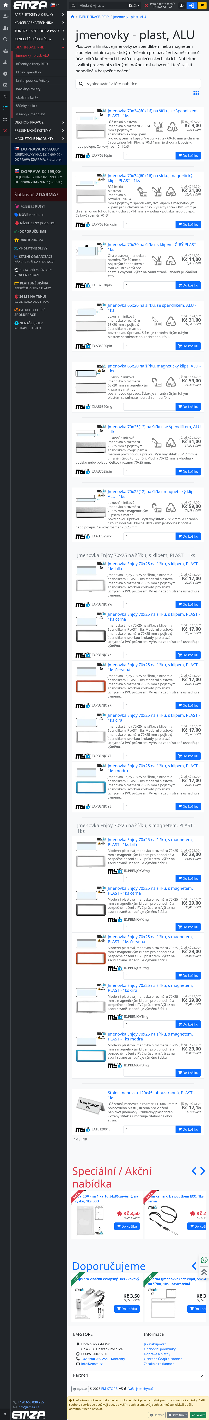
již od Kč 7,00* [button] (191, 122)
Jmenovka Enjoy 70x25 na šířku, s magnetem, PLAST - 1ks (136, 828)
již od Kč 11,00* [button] (190, 255)
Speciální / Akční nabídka (112, 1177)
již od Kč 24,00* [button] (190, 316)
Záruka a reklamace (159, 1364)
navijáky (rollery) (28, 89)
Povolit (200, 1415)
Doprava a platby (157, 1354)
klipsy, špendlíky (28, 72)
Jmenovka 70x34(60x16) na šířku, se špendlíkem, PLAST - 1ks (153, 113)
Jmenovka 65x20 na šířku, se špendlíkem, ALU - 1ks (152, 307)
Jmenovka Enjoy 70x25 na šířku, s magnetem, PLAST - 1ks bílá (150, 842)
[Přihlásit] (192, 5)
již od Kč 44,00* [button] (190, 377)
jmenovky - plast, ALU (32, 55)
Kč (133, 5)
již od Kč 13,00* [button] (190, 574)
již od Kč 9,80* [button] (191, 1103)
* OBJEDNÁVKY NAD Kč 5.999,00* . (38, 176)
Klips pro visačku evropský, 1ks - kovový (107, 1279)
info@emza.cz (28, 1407)
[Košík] (202, 5)
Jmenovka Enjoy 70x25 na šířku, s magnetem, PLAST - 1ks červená (150, 939)
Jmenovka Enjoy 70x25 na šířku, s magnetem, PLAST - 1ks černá (150, 890)
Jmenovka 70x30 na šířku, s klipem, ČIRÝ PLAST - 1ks (153, 247)
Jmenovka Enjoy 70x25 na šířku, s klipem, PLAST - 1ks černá (154, 616)
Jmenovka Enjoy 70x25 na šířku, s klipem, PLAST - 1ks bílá (154, 566)
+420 (31, 1402)
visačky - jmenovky (30, 114)
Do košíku (129, 1226)
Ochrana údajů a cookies (163, 1359)
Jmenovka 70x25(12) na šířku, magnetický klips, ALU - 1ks (152, 494)
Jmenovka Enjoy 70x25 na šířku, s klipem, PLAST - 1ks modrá (154, 768)
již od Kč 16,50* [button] (190, 186)
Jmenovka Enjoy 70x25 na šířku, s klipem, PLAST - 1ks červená (154, 667)
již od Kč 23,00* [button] (190, 850)
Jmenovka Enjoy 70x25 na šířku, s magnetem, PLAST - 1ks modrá (150, 1036)
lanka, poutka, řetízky (32, 80)
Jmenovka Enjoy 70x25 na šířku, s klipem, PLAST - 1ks (136, 555)
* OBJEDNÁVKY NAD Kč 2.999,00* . (38, 154)
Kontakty (118, 1359)
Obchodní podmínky (160, 1349)
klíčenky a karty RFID (32, 64)
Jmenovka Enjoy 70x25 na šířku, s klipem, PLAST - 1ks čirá (154, 717)
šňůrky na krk (26, 105)
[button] (196, 92)
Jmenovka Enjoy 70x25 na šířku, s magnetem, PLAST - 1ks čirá (150, 988)
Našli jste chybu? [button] (140, 1388)
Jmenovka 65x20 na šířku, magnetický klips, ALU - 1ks (154, 368)
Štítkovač (36, 194)
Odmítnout (179, 1415)
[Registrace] (182, 5)
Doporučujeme (109, 1266)
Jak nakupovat (155, 1344)
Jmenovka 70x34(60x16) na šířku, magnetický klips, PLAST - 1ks (150, 178)
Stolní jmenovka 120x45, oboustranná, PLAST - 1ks (151, 1095)
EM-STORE (109, 1388)
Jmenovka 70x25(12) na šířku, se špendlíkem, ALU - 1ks (154, 429)
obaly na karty (27, 97)
